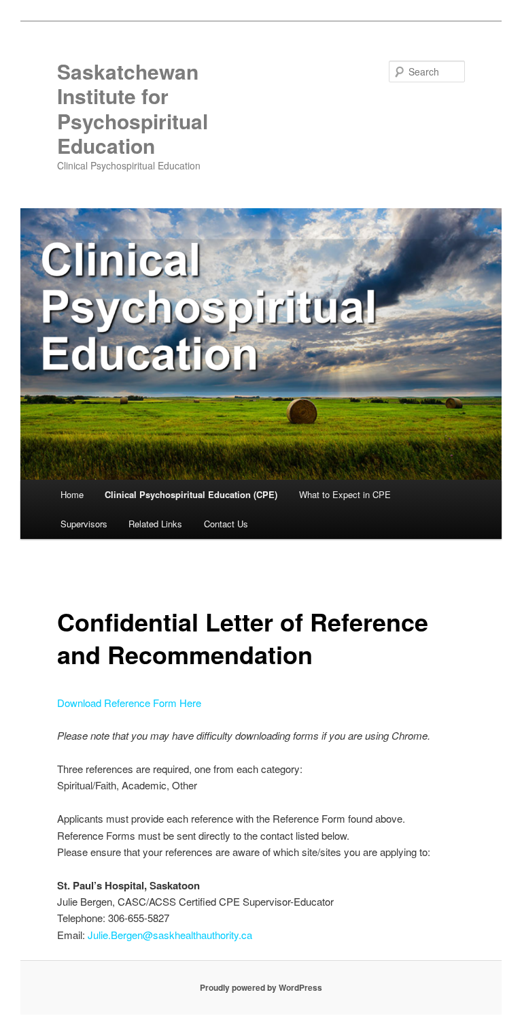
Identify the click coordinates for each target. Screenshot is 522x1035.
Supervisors (83, 523)
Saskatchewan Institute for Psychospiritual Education (132, 108)
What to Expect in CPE (345, 494)
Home (72, 494)
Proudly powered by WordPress (261, 987)
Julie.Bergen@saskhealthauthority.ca (170, 934)
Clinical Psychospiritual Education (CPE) (191, 494)
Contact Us (226, 523)
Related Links (155, 523)
